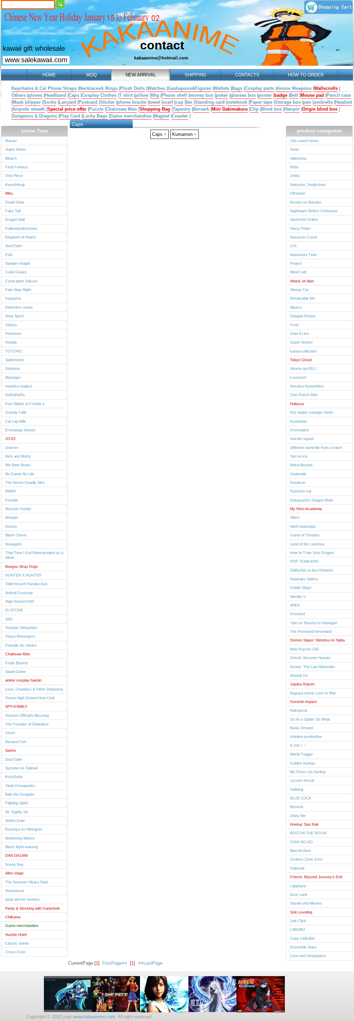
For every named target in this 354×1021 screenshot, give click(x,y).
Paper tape (261, 102)
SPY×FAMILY (16, 706)
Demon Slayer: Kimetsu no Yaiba (317, 640)
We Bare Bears (18, 465)
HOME (49, 74)
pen (307, 102)
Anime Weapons (294, 88)
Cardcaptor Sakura (21, 281)
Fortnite (11, 500)
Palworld (297, 868)
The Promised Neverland (311, 631)
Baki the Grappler (20, 794)
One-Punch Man (304, 395)
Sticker (107, 102)
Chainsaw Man (121, 109)
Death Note (14, 202)
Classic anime (17, 943)
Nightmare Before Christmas (314, 211)
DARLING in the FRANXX (311, 570)
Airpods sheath (28, 109)
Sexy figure (14, 316)
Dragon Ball (15, 219)
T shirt (126, 95)
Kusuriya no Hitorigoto (23, 829)
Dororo (11, 526)
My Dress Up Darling (307, 772)
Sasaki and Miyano (306, 903)
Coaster (180, 116)
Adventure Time (303, 255)
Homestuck (15, 891)
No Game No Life (19, 474)
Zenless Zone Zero (306, 859)
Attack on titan (302, 281)
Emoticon (298, 482)
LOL (293, 246)
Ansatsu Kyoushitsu (307, 386)
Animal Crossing (18, 593)
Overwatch (299, 430)
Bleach (11, 158)
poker (222, 95)
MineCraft (298, 272)
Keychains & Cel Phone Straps (44, 88)
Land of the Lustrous (307, 544)
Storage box (288, 102)
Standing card (210, 102)
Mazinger (13, 377)
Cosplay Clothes (99, 95)
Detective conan (18, 307)
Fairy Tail (12, 211)
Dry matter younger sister (311, 412)
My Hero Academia (306, 509)
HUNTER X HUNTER (23, 575)
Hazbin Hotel (16, 935)
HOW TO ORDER (306, 74)
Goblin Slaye (300, 588)
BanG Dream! (301, 728)
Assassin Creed (303, 237)
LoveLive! (298, 377)
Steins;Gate (15, 820)
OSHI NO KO (301, 842)
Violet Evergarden (20, 786)
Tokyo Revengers (20, 636)
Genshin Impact (303, 702)
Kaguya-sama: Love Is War (313, 693)
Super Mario (15, 149)
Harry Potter (300, 228)
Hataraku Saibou (304, 579)
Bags (237, 88)
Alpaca (295, 307)
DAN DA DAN (16, 855)
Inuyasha (13, 298)
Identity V (298, 596)
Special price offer (66, 109)
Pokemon (13, 333)
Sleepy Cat (299, 290)
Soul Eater (13, 246)
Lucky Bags (95, 116)
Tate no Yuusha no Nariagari (313, 623)
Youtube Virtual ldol (21, 628)
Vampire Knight (17, 263)
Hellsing (296, 789)
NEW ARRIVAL (140, 74)
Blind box (271, 109)
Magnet (161, 116)
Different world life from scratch (316, 448)
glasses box (243, 95)
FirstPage (112, 963)
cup (179, 102)
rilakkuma (298, 158)
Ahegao (11, 517)
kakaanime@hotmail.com (161, 57)
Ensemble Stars (303, 947)
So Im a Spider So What (310, 719)
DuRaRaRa (15, 395)
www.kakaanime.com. (94, 1016)
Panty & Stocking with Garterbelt (32, 908)
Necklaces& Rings (98, 88)
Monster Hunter (18, 509)
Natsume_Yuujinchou (307, 184)
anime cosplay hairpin (23, 680)
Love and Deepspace (308, 956)
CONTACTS (247, 74)
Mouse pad (312, 95)
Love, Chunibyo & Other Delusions (34, 689)
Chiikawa (12, 917)
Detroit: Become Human (310, 658)
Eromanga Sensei (20, 430)
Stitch (294, 517)
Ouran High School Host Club (30, 698)
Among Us (299, 675)
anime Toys (34, 130)
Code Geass (16, 272)
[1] (132, 963)
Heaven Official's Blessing (27, 715)
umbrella (323, 102)
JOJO (10, 439)
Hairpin (292, 109)
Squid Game (15, 671)
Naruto (11, 141)
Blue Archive (300, 851)
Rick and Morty (18, 456)
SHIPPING (195, 74)
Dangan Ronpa (302, 316)
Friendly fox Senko (21, 645)
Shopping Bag (154, 109)
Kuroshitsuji (15, 184)
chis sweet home (304, 141)
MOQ (91, 74)
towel (154, 102)
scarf (167, 102)
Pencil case (338, 95)
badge (280, 95)
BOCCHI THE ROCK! (308, 833)
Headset (343, 102)
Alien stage (14, 873)
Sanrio (10, 750)
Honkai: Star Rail (304, 824)
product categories (319, 130)
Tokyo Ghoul (300, 360)
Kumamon (298, 421)
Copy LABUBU (302, 938)
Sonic (294, 149)
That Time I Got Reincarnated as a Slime (34, 555)
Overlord (297, 614)
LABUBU (297, 929)
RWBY (10, 491)
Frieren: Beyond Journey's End (316, 877)
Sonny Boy (14, 864)
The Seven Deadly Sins (25, 482)
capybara (298, 886)
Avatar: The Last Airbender (312, 667)
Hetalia (11, 342)
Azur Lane (298, 894)
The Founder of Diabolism (26, 724)
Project (296, 263)
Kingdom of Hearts (20, 237)
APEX (295, 605)
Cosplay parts (259, 88)
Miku (9, 193)
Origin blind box (319, 109)
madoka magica (18, 386)
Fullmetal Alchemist (21, 228)
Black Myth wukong (21, 847)
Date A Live (299, 333)
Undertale (298, 474)
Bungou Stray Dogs (21, 566)
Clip (254, 109)
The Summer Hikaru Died (26, 882)
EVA (8, 255)
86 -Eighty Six (16, 812)
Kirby (294, 167)
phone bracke (131, 102)
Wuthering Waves (20, 838)
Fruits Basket (16, 663)
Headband (55, 95)
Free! (294, 325)
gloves (35, 95)
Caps (73, 95)
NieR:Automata (302, 526)
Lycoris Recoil (302, 780)
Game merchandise (130, 116)
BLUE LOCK (300, 798)
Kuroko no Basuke (305, 202)
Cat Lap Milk (15, 421)
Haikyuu (297, 404)
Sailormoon (14, 360)
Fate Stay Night (18, 290)
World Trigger (301, 754)
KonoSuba (13, 777)
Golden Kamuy (302, 763)
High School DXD (19, 601)
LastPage (152, 963)
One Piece (14, 176)
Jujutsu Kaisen (302, 684)
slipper (33, 102)
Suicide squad (302, 439)
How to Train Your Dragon (312, 553)
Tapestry (181, 109)
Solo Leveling (301, 912)
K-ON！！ (298, 745)
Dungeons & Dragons (34, 116)
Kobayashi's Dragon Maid (311, 500)
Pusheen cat (300, 491)
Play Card (69, 116)
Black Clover (16, 535)
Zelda (294, 176)
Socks (49, 102)
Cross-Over (15, 952)
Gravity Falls (16, 412)
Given (10, 733)
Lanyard (67, 102)
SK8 (8, 619)
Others (18, 95)
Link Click (298, 921)
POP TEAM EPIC (304, 561)
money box (201, 95)
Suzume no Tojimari (21, 768)
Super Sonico (301, 342)
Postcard (87, 102)
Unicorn (11, 448)
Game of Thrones (305, 535)
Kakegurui (298, 710)
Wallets (221, 88)
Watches (156, 88)
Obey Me (298, 816)
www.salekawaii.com (36, 60)
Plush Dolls (132, 88)
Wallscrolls (326, 88)
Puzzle (96, 109)
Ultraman (297, 193)
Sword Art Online (304, 219)
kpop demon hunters (22, 899)
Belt (294, 95)
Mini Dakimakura (230, 109)
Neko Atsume (301, 465)
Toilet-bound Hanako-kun (26, 584)
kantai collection (303, 351)
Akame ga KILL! (303, 368)
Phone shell (174, 95)
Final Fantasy (16, 167)
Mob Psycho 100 (304, 649)
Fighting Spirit (16, 803)
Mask (18, 102)
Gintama (12, 368)
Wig (155, 95)
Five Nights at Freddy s (25, 404)
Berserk (201, 109)
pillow (141, 95)
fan (189, 102)
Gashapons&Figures (189, 88)
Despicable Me (302, 298)
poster (265, 95)
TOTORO (13, 351)
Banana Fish (15, 742)
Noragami (13, 544)
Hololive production (306, 736)
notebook (237, 102)
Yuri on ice (298, 456)
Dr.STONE (14, 610)
